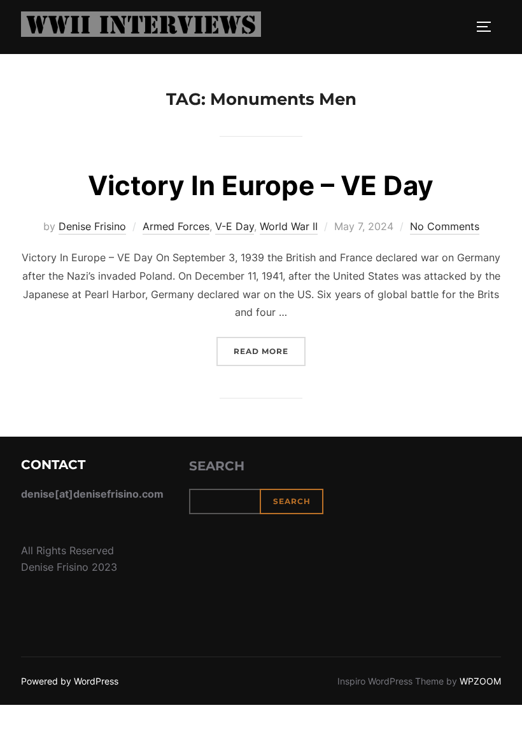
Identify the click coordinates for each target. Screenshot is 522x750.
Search (216, 466)
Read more (270, 351)
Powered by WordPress (69, 681)
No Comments (444, 226)
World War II (289, 226)
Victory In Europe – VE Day (261, 185)
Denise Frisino (92, 226)
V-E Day (234, 226)
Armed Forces (176, 226)
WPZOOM (480, 681)
